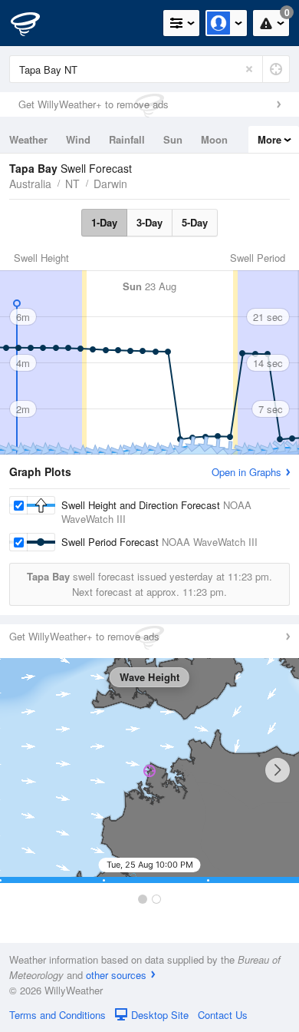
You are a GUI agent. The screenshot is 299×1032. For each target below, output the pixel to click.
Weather (28, 139)
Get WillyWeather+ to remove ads (93, 104)
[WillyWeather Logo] (34, 23)
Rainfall (127, 139)
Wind (78, 139)
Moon (214, 139)
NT (72, 183)
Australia (30, 183)
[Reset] (249, 69)
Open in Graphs (246, 472)
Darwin (110, 183)
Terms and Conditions (57, 1014)
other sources (116, 975)
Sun (172, 139)
